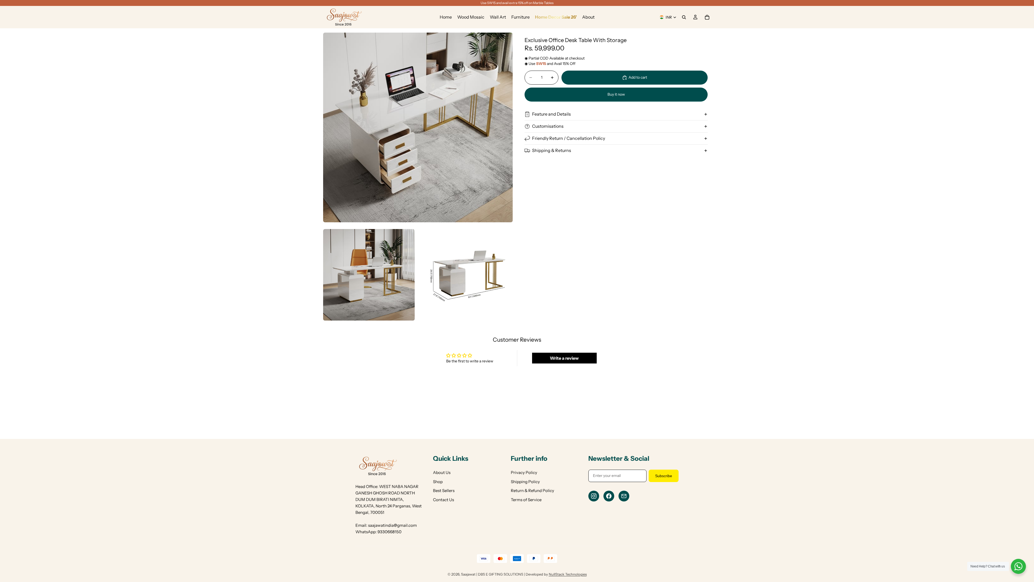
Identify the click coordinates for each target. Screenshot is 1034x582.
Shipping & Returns (551, 150)
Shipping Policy (525, 481)
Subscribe (663, 476)
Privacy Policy (524, 472)
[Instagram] (593, 496)
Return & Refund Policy (532, 490)
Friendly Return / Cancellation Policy (568, 138)
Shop (438, 481)
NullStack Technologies (568, 574)
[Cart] (707, 17)
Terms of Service (526, 499)
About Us (441, 472)
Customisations (548, 126)
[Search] (684, 17)
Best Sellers (444, 490)
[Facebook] (608, 496)
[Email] (624, 496)
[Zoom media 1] (418, 127)
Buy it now (616, 94)
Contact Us (443, 499)
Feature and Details (551, 114)
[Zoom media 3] (467, 275)
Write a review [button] (564, 358)
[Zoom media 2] (369, 275)
